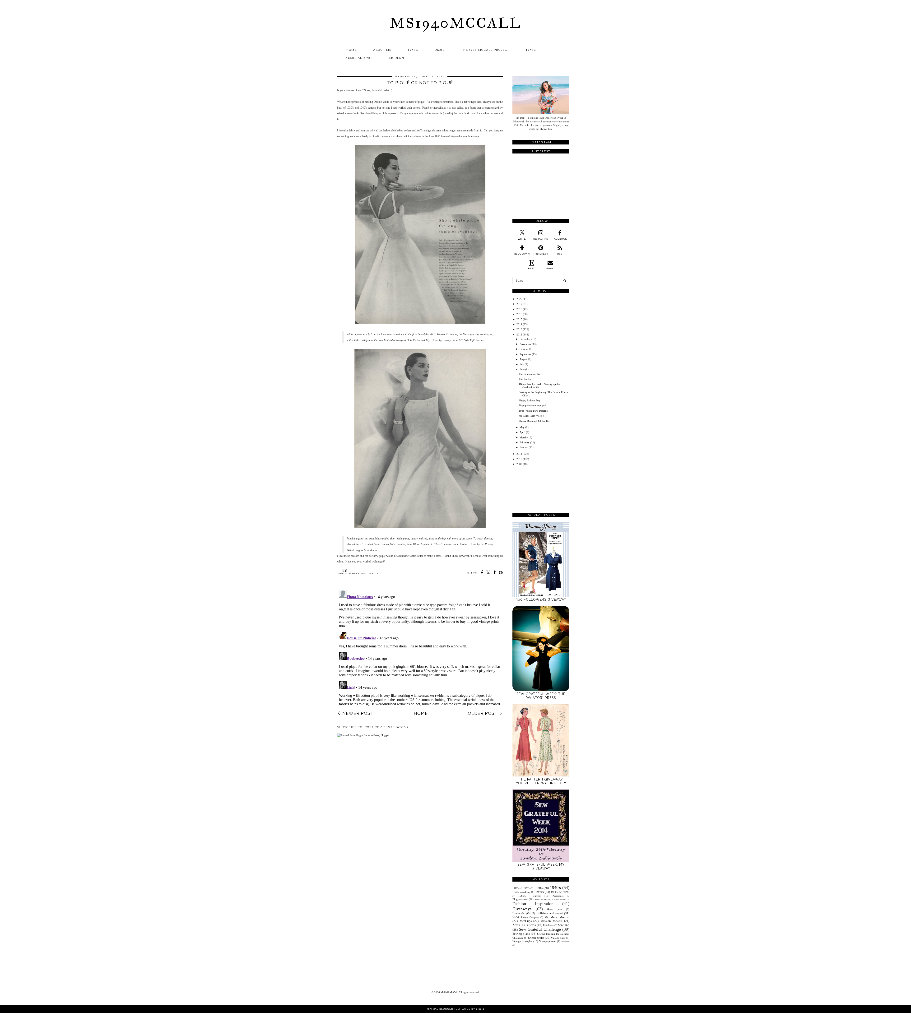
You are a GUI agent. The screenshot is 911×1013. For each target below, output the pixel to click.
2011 (519, 453)
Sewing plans (521, 933)
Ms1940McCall (455, 23)
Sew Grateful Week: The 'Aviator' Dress (540, 696)
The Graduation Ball (530, 373)
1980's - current (529, 895)
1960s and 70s (359, 58)
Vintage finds (558, 937)
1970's (566, 892)
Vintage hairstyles (522, 941)
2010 (519, 459)
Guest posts (554, 909)
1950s (531, 49)
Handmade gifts (521, 913)
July (522, 364)
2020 (519, 298)
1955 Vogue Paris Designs (533, 410)
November (525, 344)
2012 (519, 334)
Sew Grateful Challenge (540, 929)
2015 (519, 319)
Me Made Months (556, 917)
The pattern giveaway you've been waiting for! (541, 781)
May (522, 427)
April (522, 432)
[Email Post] (344, 570)
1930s (413, 49)
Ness (515, 925)
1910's (515, 888)
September (525, 354)
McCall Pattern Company (525, 917)
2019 (519, 303)
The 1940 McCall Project (485, 49)
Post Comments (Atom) (386, 727)
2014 (519, 324)
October (524, 349)
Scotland (563, 925)
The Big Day (526, 378)
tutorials (565, 941)
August (523, 359)
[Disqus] (420, 648)
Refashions (548, 925)
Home (351, 49)
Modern (396, 58)
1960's (554, 892)
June (522, 369)
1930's (538, 888)
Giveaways (521, 908)
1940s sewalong (521, 892)
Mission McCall (551, 921)
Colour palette (559, 899)
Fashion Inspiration (364, 573)
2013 (519, 329)
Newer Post (357, 713)
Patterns (530, 925)
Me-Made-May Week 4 (531, 415)
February (525, 442)
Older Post (482, 713)
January (524, 447)
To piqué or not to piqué (532, 405)
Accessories (558, 896)
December (525, 339)
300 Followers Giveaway (541, 599)
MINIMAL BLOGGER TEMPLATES (448, 1009)
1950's (539, 892)
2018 (519, 309)
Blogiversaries (520, 899)
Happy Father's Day (529, 400)
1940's (555, 887)
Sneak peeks (536, 937)
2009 (519, 464)
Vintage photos (547, 941)
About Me (382, 49)
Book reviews (541, 899)
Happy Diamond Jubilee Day (535, 420)
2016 (519, 314)
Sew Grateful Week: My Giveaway (541, 866)
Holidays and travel (549, 913)
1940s (440, 49)
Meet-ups (526, 921)
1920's (526, 888)
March (523, 437)
